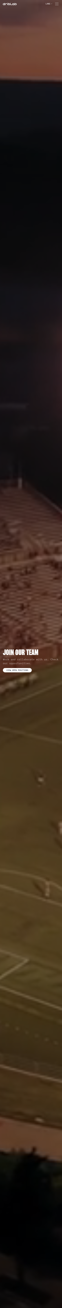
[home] (10, 4)
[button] (49, 4)
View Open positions (17, 670)
